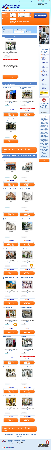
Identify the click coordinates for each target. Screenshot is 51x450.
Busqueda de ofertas (8, 31)
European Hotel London (26, 395)
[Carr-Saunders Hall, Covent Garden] (11, 254)
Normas (15, 440)
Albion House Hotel (8, 307)
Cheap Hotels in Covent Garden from (44, 119)
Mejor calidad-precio (7, 29)
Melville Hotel (7, 336)
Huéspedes (4, 18)
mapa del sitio (32, 1)
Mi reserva (16, 1)
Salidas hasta (5, 16)
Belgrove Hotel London (26, 367)
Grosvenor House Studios (26, 160)
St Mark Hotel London (9, 87)
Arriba (44, 160)
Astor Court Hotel (24, 248)
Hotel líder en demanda (20, 29)
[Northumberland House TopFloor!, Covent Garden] (27, 195)
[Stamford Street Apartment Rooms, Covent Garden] (11, 284)
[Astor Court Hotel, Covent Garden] (27, 254)
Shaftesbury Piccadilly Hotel (10, 189)
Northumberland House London (9, 219)
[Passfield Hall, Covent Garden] (27, 225)
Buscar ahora (40, 15)
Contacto (28, 1)
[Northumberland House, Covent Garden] (11, 225)
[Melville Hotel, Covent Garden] (11, 342)
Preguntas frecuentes (22, 1)
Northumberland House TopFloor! (26, 189)
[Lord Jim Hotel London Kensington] (27, 94)
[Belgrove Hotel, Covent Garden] (27, 372)
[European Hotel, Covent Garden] (27, 401)
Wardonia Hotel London (26, 307)
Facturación (4, 13)
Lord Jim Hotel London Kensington (25, 88)
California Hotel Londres (9, 395)
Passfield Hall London (25, 219)
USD (40, 0)
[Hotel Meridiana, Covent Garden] (27, 284)
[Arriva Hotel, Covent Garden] (27, 342)
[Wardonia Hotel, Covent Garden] (27, 313)
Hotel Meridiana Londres (26, 277)
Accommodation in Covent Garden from (44, 140)
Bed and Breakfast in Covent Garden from (44, 129)
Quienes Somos (10, 440)
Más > (11, 70)
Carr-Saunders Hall (8, 248)
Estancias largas (10, 1)
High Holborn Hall (8, 160)
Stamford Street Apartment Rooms (10, 278)
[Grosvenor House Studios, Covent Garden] (27, 165)
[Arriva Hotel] (11, 45)
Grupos (5, 1)
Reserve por (10, 77)
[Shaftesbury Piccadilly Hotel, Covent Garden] (11, 195)
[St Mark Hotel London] (11, 94)
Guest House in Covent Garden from (44, 136)
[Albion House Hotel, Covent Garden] (11, 313)
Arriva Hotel (10, 39)
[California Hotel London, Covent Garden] (11, 401)
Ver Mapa (28, 31)
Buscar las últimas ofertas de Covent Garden (16, 150)
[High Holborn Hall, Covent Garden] (11, 165)
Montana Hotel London (9, 367)
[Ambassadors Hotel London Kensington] (11, 126)
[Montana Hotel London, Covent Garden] (11, 372)
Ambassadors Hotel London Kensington (10, 119)
